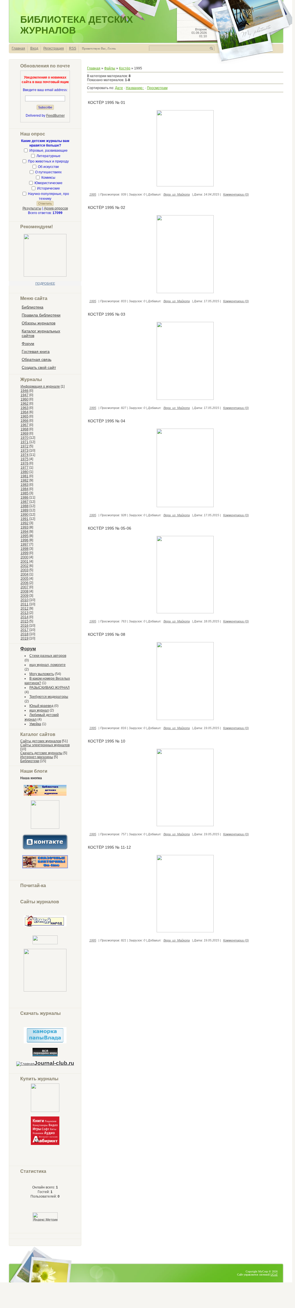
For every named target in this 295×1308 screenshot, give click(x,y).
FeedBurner (55, 116)
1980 (25, 472)
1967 (25, 425)
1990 (25, 515)
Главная (18, 48)
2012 (25, 608)
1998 (25, 549)
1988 (25, 506)
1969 (25, 433)
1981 (25, 476)
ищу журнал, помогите (47, 665)
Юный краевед (41, 706)
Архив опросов (56, 208)
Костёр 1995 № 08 (106, 634)
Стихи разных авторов (47, 656)
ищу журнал (39, 710)
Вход (34, 48)
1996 (25, 540)
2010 (25, 600)
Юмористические (48, 183)
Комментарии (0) (236, 194)
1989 (25, 510)
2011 (25, 604)
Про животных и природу (48, 161)
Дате (119, 88)
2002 (25, 566)
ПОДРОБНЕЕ (45, 283)
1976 (25, 463)
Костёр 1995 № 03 (106, 314)
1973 (25, 451)
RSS (72, 48)
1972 (25, 446)
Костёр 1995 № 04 (106, 421)
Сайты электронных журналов (45, 745)
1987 (25, 502)
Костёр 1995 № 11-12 (109, 847)
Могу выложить (41, 674)
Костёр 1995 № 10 (106, 741)
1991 (25, 519)
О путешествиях (48, 172)
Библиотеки (29, 761)
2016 (25, 626)
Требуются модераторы (48, 697)
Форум (28, 648)
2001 (25, 561)
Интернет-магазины (36, 757)
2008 (25, 591)
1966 (25, 421)
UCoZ (274, 1274)
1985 (25, 493)
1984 (25, 489)
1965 (25, 416)
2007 (25, 587)
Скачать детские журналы (41, 753)
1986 (25, 497)
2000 (25, 557)
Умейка (35, 724)
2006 (25, 583)
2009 (25, 596)
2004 (25, 574)
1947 (25, 395)
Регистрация (53, 48)
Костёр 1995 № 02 (106, 207)
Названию (134, 88)
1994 (25, 532)
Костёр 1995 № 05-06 (109, 528)
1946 (25, 391)
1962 (25, 404)
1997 (25, 544)
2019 (25, 638)
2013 (25, 613)
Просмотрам (157, 88)
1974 (25, 455)
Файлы (109, 68)
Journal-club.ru (54, 1063)
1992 (25, 523)
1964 (25, 412)
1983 (25, 485)
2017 (25, 630)
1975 (25, 459)
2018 (25, 634)
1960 (25, 399)
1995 (25, 536)
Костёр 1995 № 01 (106, 102)
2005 (25, 579)
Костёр (124, 68)
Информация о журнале (40, 386)
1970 (25, 438)
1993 (25, 527)
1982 (25, 480)
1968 (25, 429)
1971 (25, 442)
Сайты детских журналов (40, 741)
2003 (25, 570)
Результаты (32, 208)
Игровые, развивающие (48, 151)
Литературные (48, 156)
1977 (25, 468)
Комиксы (48, 178)
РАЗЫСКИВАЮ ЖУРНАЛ (49, 688)
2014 (25, 617)
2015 (25, 621)
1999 (25, 553)
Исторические (48, 188)
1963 (25, 408)
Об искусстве (48, 167)
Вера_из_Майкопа (176, 194)
